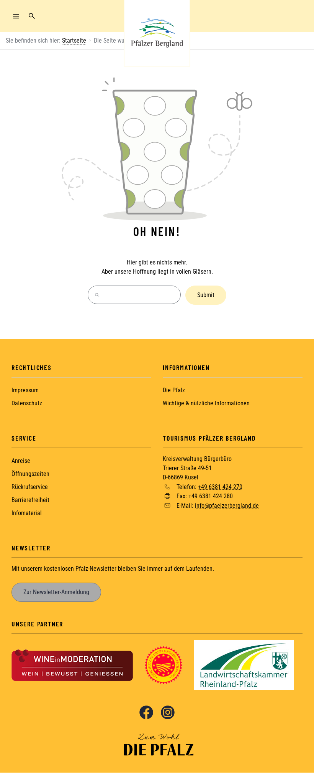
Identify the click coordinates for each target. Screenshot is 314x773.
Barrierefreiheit (30, 500)
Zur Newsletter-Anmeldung (56, 592)
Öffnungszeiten (30, 473)
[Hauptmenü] (16, 16)
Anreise (20, 460)
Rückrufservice (29, 487)
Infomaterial (26, 513)
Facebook (146, 712)
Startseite (74, 40)
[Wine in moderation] (72, 664)
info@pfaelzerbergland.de (227, 505)
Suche (32, 16)
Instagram (168, 712)
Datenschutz (26, 403)
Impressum (25, 390)
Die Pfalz (174, 390)
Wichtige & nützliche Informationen (206, 403)
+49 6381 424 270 (220, 486)
